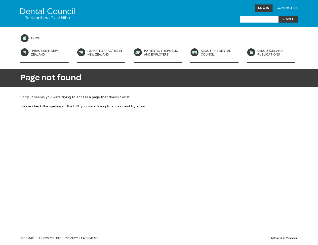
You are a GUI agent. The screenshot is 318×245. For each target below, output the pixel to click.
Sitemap (27, 238)
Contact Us (287, 8)
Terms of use (49, 238)
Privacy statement (82, 238)
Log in (263, 8)
